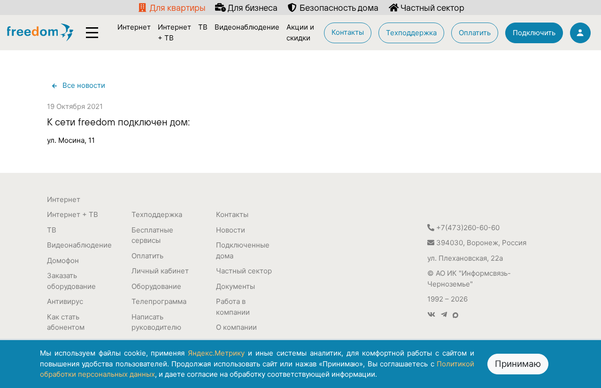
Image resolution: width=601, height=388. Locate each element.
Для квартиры (177, 7)
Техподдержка (156, 214)
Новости (230, 229)
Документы (235, 286)
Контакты (232, 214)
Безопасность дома (338, 7)
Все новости (83, 85)
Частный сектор (431, 7)
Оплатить (147, 255)
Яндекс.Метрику (216, 353)
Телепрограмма (158, 301)
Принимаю (518, 363)
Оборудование (156, 286)
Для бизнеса (251, 7)
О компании (236, 327)
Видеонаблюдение (79, 245)
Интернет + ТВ (72, 214)
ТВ (51, 229)
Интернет (63, 199)
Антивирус (65, 301)
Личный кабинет (160, 270)
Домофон (63, 260)
